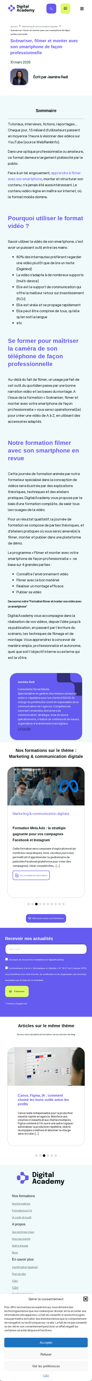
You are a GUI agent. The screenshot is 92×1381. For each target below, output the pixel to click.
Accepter (46, 1342)
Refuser (46, 1354)
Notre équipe (20, 1246)
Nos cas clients (21, 1239)
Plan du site (19, 1274)
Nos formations (21, 1204)
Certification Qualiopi (25, 1267)
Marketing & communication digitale (40, 26)
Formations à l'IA (22, 1210)
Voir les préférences (46, 1366)
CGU (46, 1375)
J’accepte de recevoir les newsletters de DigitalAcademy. (36, 959)
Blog (15, 1252)
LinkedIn (24, 728)
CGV (15, 1288)
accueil (14, 26)
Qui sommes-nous (23, 1232)
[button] (85, 1299)
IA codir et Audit (21, 1217)
